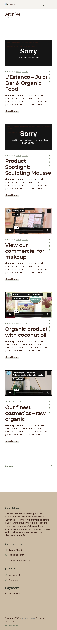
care (18, 71)
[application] (28, 53)
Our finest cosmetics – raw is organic (28, 413)
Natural (8, 401)
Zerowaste (10, 71)
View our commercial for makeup (24, 251)
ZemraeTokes (28, 618)
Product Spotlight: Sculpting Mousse (28, 167)
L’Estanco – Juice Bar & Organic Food (27, 83)
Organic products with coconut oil (27, 332)
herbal (25, 71)
